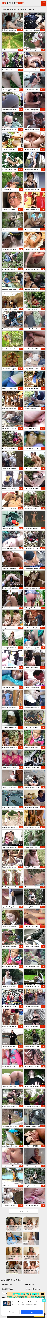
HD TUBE (13, 3)
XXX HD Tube (7, 1289)
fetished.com (7, 1285)
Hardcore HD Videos (32, 1289)
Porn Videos (29, 1285)
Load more (23, 1211)
